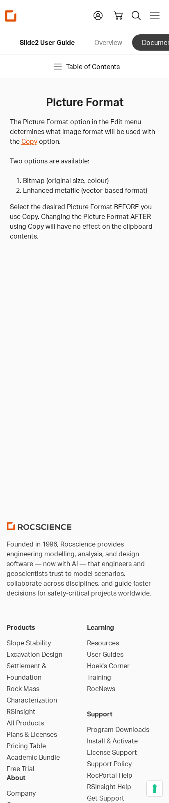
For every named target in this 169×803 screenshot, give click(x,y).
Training (99, 677)
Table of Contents (93, 66)
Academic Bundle (33, 757)
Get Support (105, 798)
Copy (29, 141)
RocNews (101, 689)
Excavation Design (34, 654)
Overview (108, 42)
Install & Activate (112, 741)
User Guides (105, 654)
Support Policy (109, 764)
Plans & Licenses (32, 734)
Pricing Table (26, 746)
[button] (98, 15)
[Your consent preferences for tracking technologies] (154, 788)
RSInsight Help (109, 787)
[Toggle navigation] (154, 15)
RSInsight (21, 711)
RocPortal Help (109, 775)
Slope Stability (29, 643)
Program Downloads (118, 729)
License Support (112, 752)
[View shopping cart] (118, 16)
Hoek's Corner (108, 666)
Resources (103, 643)
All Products (25, 723)
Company (21, 793)
